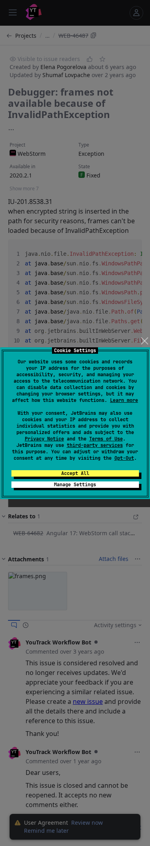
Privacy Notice (44, 439)
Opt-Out (124, 458)
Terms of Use (106, 439)
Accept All (75, 473)
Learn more (124, 400)
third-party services (95, 445)
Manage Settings (75, 484)
